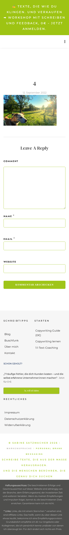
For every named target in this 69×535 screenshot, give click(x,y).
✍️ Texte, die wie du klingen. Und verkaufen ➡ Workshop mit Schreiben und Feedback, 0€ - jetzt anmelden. (34, 18)
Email (8, 239)
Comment (11, 161)
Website (10, 261)
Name (8, 216)
